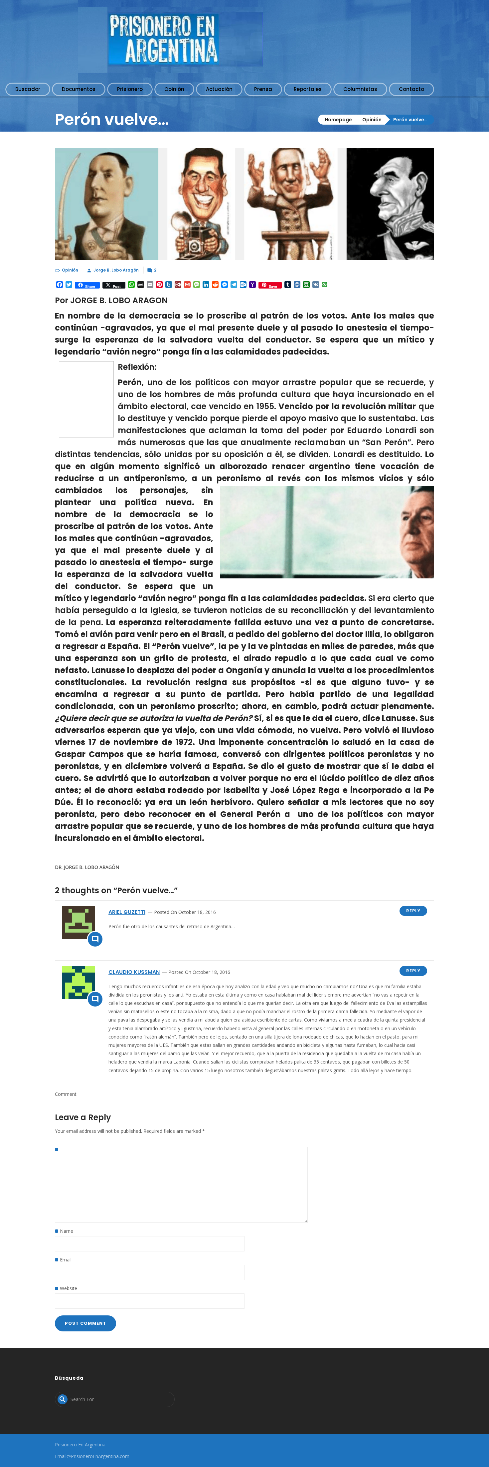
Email (66, 1259)
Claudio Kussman (134, 972)
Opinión (372, 119)
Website (68, 1288)
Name (66, 1231)
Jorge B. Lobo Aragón (116, 270)
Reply (413, 911)
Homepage (338, 119)
